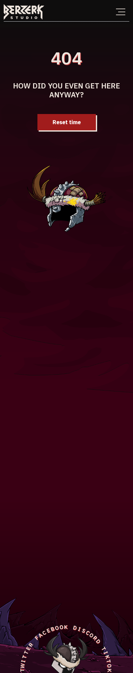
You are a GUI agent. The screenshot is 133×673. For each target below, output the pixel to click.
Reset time (67, 122)
